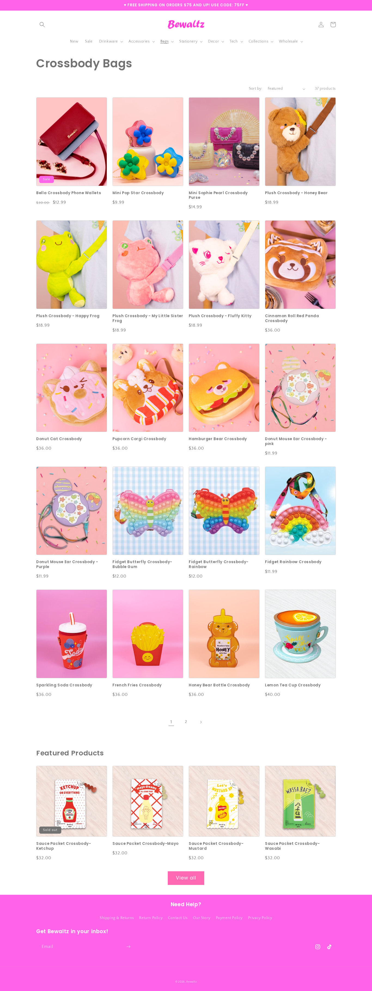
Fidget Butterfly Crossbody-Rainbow (219, 564)
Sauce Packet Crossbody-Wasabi (292, 846)
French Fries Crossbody (137, 685)
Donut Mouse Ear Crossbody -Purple (67, 564)
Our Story (202, 918)
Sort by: (255, 88)
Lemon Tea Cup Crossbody (293, 685)
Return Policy (151, 918)
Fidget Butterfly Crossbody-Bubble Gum (142, 564)
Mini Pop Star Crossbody (138, 193)
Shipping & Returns (117, 918)
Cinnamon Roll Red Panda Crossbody (292, 318)
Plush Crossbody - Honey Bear (296, 193)
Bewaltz (191, 981)
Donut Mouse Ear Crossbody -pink (296, 441)
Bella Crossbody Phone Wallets (68, 193)
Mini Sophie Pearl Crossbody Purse (218, 195)
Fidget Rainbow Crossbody (293, 562)
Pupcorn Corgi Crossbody (139, 439)
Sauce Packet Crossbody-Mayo (145, 843)
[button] (42, 25)
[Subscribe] (128, 947)
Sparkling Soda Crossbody (64, 685)
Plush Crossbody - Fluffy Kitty (220, 316)
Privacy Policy (260, 918)
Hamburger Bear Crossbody (218, 439)
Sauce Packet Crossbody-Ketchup (63, 846)
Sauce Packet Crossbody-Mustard (216, 846)
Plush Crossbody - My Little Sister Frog (147, 318)
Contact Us (178, 918)
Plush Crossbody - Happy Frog (68, 316)
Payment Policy (229, 918)
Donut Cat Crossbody (59, 439)
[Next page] (201, 722)
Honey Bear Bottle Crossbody (219, 685)
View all (186, 878)
